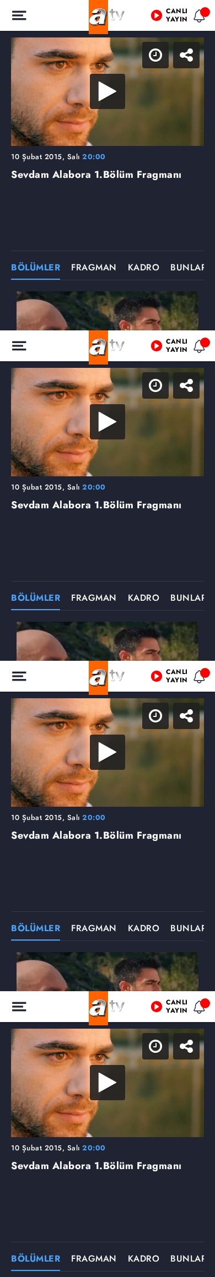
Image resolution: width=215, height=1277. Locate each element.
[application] (107, 638)
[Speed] (166, 17)
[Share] (197, 17)
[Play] (107, 638)
